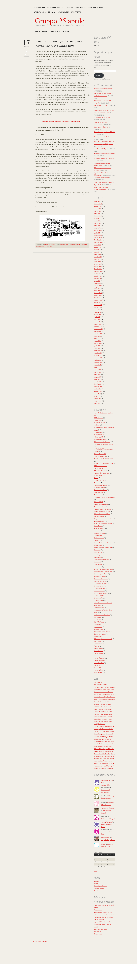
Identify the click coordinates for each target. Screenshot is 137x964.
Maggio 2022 (97, 211)
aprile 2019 (97, 259)
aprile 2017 (97, 317)
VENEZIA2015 (98, 672)
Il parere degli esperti (100, 576)
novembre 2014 (98, 386)
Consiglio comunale (99, 533)
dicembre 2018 (98, 269)
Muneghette (97, 620)
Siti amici (96, 646)
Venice (100, 766)
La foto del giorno (99, 586)
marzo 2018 (97, 290)
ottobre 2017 (97, 302)
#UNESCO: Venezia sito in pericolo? (104, 497)
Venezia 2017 (97, 668)
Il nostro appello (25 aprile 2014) (103, 571)
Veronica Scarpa (98, 768)
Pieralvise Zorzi (98, 754)
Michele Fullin (98, 741)
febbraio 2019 (98, 264)
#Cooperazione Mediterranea (102, 442)
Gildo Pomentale (108, 719)
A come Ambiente (99, 521)
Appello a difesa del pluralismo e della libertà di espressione (61, 121)
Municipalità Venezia (99, 746)
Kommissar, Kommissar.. (101, 579)
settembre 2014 (98, 391)
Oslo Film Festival (99, 622)
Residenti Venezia (103, 756)
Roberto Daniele (101, 758)
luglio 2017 (97, 310)
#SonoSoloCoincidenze (100, 490)
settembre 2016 (98, 334)
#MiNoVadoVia (98, 468)
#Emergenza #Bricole (100, 456)
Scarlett (103, 844)
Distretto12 (97, 540)
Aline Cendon (102, 694)
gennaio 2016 (97, 353)
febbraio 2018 (98, 293)
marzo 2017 (97, 319)
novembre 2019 (98, 242)
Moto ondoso (97, 617)
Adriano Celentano (110, 687)
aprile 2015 (97, 374)
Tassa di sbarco (98, 651)
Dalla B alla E (98, 934)
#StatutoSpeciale (98, 492)
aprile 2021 (97, 225)
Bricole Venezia (98, 699)
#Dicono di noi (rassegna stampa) (103, 444)
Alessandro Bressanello (100, 692)
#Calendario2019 (99, 434)
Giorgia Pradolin (98, 721)
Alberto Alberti (102, 689)
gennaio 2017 (97, 324)
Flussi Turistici (98, 552)
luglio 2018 (97, 281)
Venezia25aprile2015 (107, 780)
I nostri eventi (98, 564)
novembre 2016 (98, 329)
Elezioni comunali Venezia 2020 (103, 547)
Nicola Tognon (103, 749)
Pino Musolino (106, 754)
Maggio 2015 (97, 372)
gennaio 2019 (97, 266)
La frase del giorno (99, 588)
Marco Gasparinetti (105, 736)
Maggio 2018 (97, 286)
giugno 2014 (97, 398)
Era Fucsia (97, 550)
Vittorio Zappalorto (107, 768)
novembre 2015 (98, 358)
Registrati (96, 881)
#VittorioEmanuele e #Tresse (102, 514)
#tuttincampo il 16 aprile (101, 105)
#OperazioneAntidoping (100, 471)
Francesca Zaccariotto (106, 716)
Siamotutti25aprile (99, 644)
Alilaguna (84, 244)
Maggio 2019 (97, 257)
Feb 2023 (26, 43)
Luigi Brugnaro (99, 733)
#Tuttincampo (98, 495)
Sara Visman (104, 761)
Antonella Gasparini (99, 697)
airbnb (96, 689)
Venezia (96, 766)
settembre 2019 (98, 247)
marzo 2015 (97, 377)
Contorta (101, 707)
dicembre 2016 (98, 326)
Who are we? (76, 12)
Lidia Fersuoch (98, 731)
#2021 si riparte (98, 418)
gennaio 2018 (97, 295)
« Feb (95, 871)
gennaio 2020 (97, 237)
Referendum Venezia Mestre (102, 632)
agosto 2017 (97, 307)
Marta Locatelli (97, 739)
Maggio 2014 (97, 401)
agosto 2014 (97, 394)
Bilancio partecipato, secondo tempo (104, 153)
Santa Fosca (97, 761)
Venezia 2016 (97, 665)
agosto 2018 (97, 278)
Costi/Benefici (98, 535)
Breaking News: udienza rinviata (103, 89)
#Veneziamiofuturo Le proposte (102, 509)
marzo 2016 (97, 348)
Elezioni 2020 (98, 545)
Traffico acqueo (98, 653)
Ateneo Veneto (98, 526)
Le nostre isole (98, 598)
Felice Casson (104, 714)
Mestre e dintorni (99, 607)
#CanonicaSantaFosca (100, 439)
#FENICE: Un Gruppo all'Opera (103, 463)
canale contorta (110, 699)
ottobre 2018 (97, 274)
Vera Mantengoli (108, 766)
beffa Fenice (107, 697)
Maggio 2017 (97, 314)
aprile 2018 (97, 288)
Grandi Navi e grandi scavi (101, 559)
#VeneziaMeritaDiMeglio (101, 504)
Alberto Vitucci (110, 689)
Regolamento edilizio (100, 634)
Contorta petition (108, 707)
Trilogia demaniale (99, 658)
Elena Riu (105, 711)
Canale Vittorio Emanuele (100, 702)
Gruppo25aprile (99, 726)
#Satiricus (96, 483)
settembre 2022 (98, 206)
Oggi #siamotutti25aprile (101, 149)
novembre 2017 (98, 300)
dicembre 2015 (98, 355)
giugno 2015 (97, 370)
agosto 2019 (97, 249)
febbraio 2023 (98, 204)
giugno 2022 (97, 209)
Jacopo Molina (109, 729)
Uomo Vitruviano (99, 663)
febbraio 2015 (98, 379)
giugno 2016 (97, 341)
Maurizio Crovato (107, 739)
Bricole (112, 697)
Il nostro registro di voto (101, 574)
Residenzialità (98, 636)
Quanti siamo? (63, 12)
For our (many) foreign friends (46, 7)
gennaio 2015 (97, 382)
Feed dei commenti (99, 888)
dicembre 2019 (98, 240)
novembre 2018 (98, 271)
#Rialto (96, 478)
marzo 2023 (97, 201)
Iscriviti (98, 75)
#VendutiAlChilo (98, 502)
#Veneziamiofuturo (99, 507)
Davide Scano (107, 709)
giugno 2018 (97, 283)
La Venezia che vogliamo (101, 593)
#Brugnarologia (98, 432)
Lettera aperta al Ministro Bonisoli (104, 915)
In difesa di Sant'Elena (100, 929)
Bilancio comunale (99, 528)
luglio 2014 (97, 396)
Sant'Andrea (97, 641)
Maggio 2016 (97, 343)
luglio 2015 (97, 367)
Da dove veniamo (99, 538)
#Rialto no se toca (99, 480)
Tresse (95, 656)
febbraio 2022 (98, 216)
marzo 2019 (97, 261)
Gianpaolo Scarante (99, 719)
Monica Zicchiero (110, 744)
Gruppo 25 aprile (59, 20)
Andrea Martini (110, 694)
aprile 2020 (97, 233)
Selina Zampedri (102, 763)
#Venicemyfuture (99, 687)
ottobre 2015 (97, 360)
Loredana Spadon (108, 731)
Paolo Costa (110, 751)
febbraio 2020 (98, 235)
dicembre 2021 (98, 218)
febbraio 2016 (98, 350)
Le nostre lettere (98, 600)
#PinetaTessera (98, 475)
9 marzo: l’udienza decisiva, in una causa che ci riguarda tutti (61, 43)
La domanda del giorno (100, 583)
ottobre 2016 (97, 331)
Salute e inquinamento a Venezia (103, 639)
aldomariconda (105, 837)
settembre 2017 (98, 305)
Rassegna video (98, 629)
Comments (26, 53)
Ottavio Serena (103, 751)
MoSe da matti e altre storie (102, 615)
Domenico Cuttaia (98, 711)
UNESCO (110, 763)
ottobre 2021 (97, 221)
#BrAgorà (96, 425)
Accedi (96, 883)
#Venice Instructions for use (102, 511)
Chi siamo (97, 531)
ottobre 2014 (97, 389)
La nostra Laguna (99, 591)
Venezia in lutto (98, 670)
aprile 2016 (97, 346)
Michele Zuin (106, 741)
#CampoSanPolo (98, 437)
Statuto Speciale (98, 648)
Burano (104, 699)
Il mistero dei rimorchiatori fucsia (103, 569)
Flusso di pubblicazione (100, 886)
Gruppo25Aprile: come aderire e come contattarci (82, 7)
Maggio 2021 (97, 223)
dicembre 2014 (98, 384)
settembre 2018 (98, 276)
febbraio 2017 (98, 322)
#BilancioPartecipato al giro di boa (104, 158)
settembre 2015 (98, 362)
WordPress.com (98, 891)
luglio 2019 (97, 252)
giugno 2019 (97, 254)
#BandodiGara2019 (99, 422)
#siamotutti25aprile (49, 244)
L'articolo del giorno (100, 581)
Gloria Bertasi (101, 724)
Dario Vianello (98, 709)
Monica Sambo (101, 744)
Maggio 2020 (97, 230)
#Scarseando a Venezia (100, 485)
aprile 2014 (97, 403)
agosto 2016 (97, 336)
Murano (106, 746)
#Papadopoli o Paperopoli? (102, 473)
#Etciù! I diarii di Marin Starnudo (103, 459)
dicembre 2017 (98, 298)
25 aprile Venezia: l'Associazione (103, 519)
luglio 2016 (97, 338)
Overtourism (97, 624)
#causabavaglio (64, 244)
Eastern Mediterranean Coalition (103, 543)
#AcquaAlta (97, 420)
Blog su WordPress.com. (40, 941)
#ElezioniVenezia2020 (100, 454)
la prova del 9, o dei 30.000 (44, 12)
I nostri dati (97, 562)
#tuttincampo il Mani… (107, 808)
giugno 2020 (97, 228)
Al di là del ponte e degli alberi (103, 523)
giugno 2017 (97, 312)
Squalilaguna (40, 246)
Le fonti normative (99, 595)
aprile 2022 (97, 213)
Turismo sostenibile (99, 660)
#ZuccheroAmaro (99, 516)
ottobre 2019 (97, 245)
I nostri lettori (98, 567)
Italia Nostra (102, 729)
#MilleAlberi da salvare (100, 466)
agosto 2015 (97, 365)
